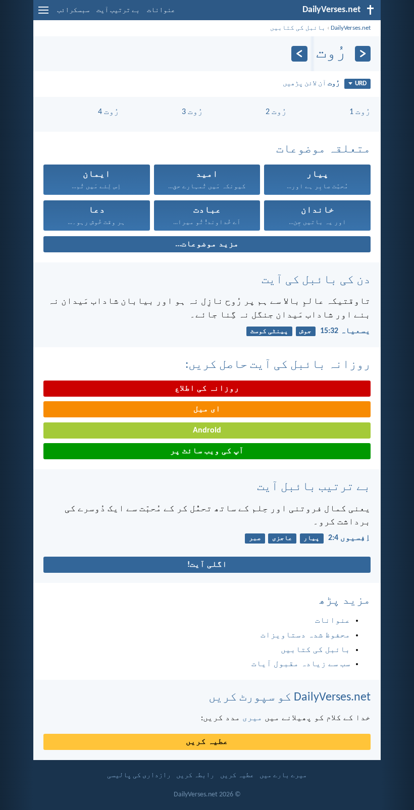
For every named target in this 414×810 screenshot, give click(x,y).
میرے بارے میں (283, 775)
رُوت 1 (360, 112)
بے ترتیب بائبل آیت (314, 487)
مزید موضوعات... (207, 244)
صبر (255, 538)
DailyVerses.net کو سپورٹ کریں (290, 697)
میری (252, 718)
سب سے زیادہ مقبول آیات (300, 664)
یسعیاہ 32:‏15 (345, 331)
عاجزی (282, 538)
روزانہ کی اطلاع (207, 389)
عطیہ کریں (207, 742)
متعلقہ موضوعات (323, 149)
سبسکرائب (73, 10)
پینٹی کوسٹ (269, 331)
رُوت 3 (192, 112)
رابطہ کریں (195, 775)
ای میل (207, 409)
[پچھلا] (363, 54)
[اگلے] (299, 54)
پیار (311, 538)
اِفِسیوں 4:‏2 (349, 538)
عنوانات (161, 10)
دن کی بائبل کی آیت (316, 280)
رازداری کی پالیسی (139, 775)
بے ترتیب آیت (118, 10)
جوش (305, 331)
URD (361, 83)
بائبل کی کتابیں (298, 28)
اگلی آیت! (207, 565)
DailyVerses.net (351, 28)
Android (207, 430)
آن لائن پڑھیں (311, 83)
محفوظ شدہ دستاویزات (305, 635)
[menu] (43, 14)
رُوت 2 (276, 112)
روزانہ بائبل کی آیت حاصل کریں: (278, 365)
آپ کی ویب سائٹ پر (207, 451)
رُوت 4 (108, 112)
